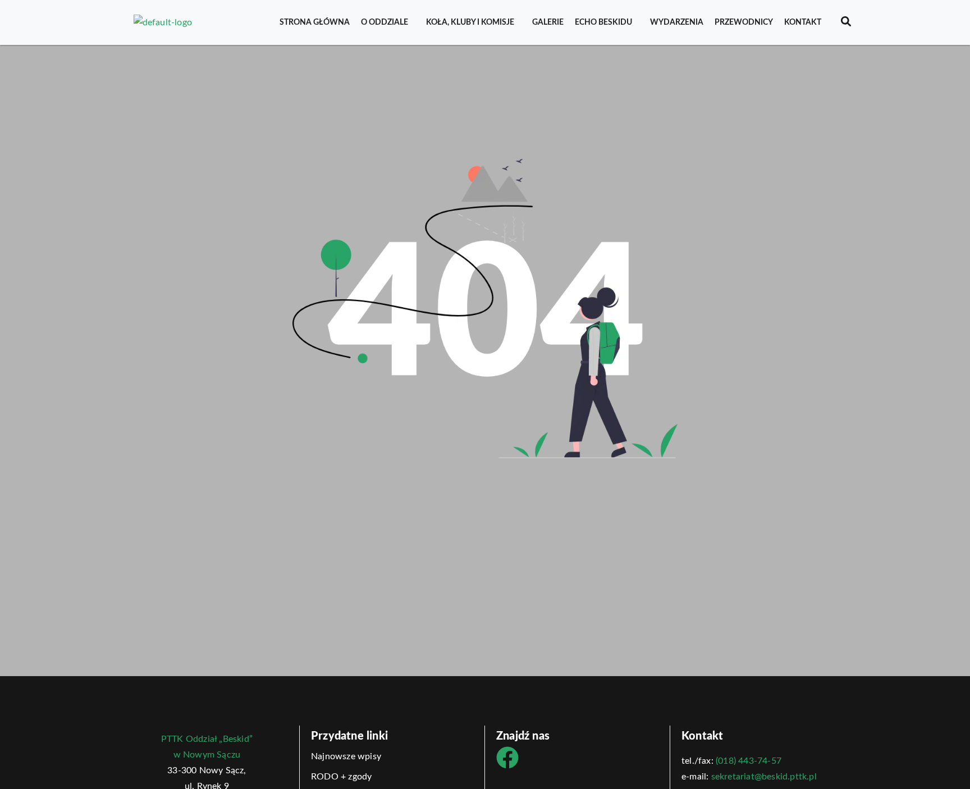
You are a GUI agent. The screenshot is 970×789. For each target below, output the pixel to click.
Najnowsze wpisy (346, 756)
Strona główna (315, 22)
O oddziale (384, 22)
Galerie (548, 22)
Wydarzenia (676, 22)
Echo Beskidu (603, 22)
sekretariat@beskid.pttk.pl (764, 776)
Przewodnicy (744, 22)
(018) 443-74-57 (748, 760)
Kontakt (802, 22)
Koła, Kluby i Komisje (470, 22)
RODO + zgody (341, 776)
